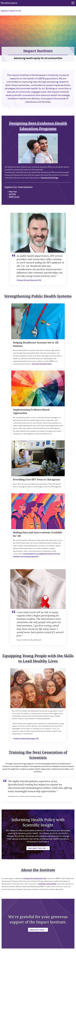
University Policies (8, 1016)
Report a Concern (62, 1023)
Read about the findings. (50, 178)
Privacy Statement (49, 1023)
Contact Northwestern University (12, 1013)
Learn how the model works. (42, 364)
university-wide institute (47, 884)
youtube (59, 984)
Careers (4, 1010)
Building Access (7, 1003)
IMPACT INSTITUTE (11, 11)
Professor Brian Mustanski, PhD (34, 878)
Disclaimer (37, 1023)
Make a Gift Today (37, 930)
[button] (72, 3)
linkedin (44, 984)
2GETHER (12, 194)
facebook (64, 984)
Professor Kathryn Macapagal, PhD (25, 738)
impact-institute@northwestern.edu (15, 992)
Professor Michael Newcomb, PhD (29, 280)
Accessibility (28, 1023)
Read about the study (37, 848)
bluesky (54, 984)
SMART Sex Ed (14, 197)
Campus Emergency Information (12, 1007)
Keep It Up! (13, 191)
